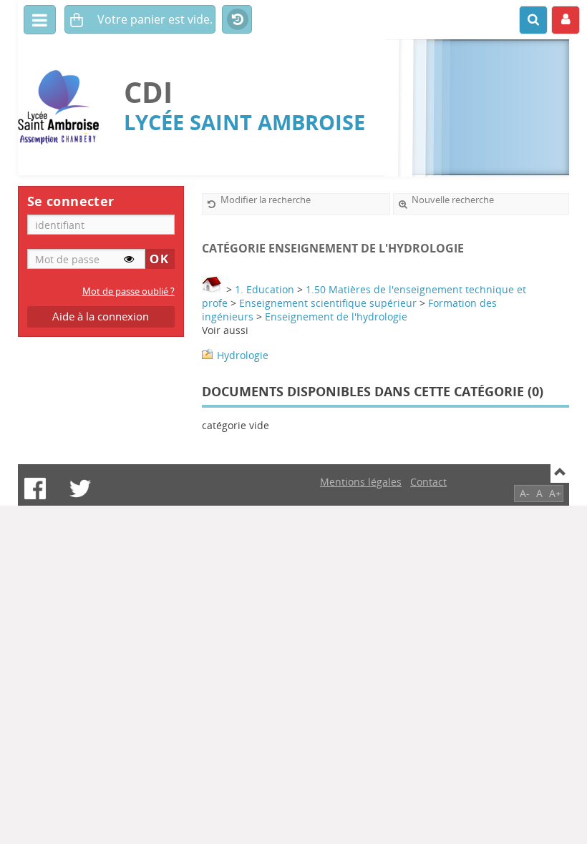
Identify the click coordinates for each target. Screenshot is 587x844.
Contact (428, 482)
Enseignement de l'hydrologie (336, 316)
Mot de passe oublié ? (128, 291)
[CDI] (64, 107)
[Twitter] (80, 488)
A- (525, 493)
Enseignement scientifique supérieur (328, 303)
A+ (555, 493)
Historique (237, 20)
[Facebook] (35, 488)
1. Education (264, 289)
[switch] (129, 259)
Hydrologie (242, 355)
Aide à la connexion (100, 316)
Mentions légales (361, 482)
